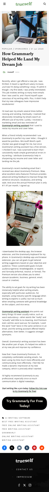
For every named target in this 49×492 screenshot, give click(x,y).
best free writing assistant (19, 421)
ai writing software (17, 418)
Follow (24, 485)
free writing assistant (16, 429)
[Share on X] (12, 447)
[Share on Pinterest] (34, 447)
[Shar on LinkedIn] (26, 447)
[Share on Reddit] (41, 447)
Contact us (24, 469)
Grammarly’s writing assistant (15, 125)
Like (19, 485)
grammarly (9, 433)
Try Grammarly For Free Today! (24, 403)
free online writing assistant (21, 425)
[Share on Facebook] (4, 447)
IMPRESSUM (24, 477)
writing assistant (13, 440)
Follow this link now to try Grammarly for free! (30, 390)
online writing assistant (18, 436)
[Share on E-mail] (19, 447)
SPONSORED (21, 49)
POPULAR (7, 49)
